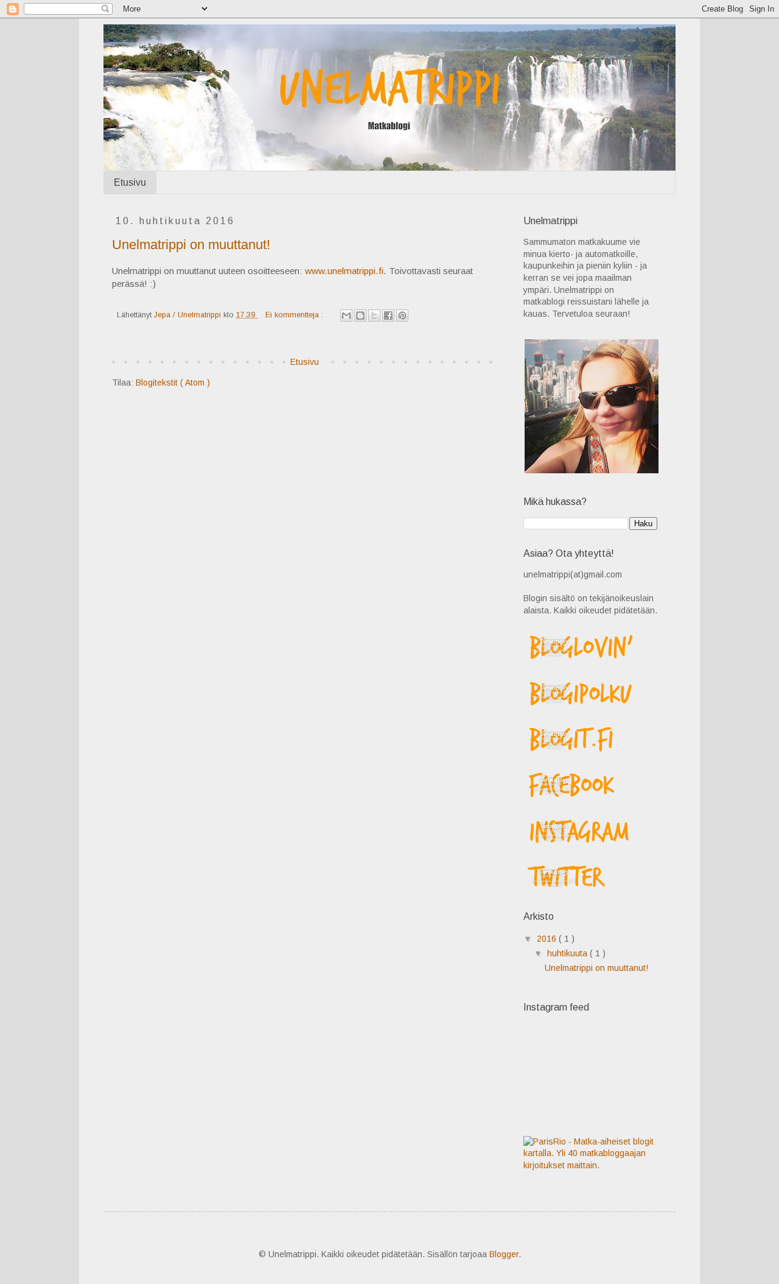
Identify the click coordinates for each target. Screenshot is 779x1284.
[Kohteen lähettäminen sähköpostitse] (346, 315)
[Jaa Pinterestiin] (402, 315)
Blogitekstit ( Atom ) (173, 382)
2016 (548, 939)
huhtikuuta (568, 953)
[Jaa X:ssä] (374, 315)
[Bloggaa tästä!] (360, 315)
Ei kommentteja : (295, 315)
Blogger (504, 1254)
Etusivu (130, 182)
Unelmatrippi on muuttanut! (191, 244)
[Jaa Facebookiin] (388, 315)
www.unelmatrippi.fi (344, 271)
